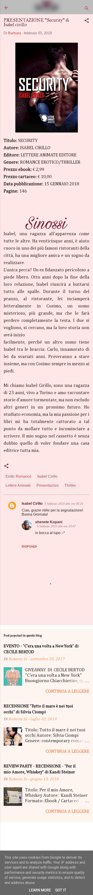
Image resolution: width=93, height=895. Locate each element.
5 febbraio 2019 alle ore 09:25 (63, 503)
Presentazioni (48, 485)
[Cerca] (86, 9)
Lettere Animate (18, 485)
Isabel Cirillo (47, 476)
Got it (60, 890)
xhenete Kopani (48, 522)
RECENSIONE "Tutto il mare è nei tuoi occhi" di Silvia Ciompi (38, 709)
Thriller (70, 485)
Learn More (40, 890)
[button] (86, 21)
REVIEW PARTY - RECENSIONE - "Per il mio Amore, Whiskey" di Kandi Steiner (40, 769)
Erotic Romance (18, 476)
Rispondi (29, 546)
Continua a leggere (67, 691)
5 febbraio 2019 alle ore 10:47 (56, 526)
